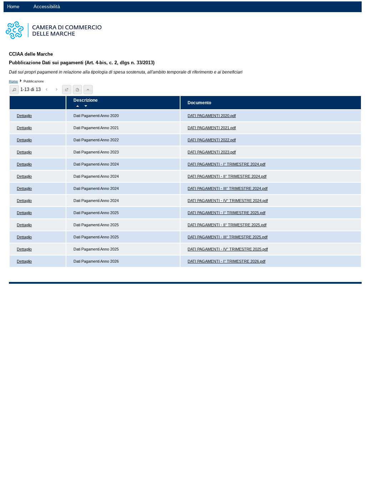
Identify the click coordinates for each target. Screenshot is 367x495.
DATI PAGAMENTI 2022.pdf (212, 140)
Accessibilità (47, 6)
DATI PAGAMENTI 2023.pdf (212, 152)
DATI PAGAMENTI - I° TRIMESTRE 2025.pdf (226, 213)
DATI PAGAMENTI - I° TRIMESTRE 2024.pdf (226, 164)
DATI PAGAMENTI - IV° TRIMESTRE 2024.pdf (228, 200)
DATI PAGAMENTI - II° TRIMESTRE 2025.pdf (227, 225)
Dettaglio (24, 115)
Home (13, 6)
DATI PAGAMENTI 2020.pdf (212, 115)
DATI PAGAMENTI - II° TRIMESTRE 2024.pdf (227, 176)
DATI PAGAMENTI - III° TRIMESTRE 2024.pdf (227, 188)
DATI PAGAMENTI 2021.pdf (212, 128)
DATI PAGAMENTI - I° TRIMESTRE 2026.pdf (226, 261)
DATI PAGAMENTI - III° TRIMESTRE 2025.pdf (227, 237)
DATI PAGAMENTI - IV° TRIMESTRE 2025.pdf (228, 249)
